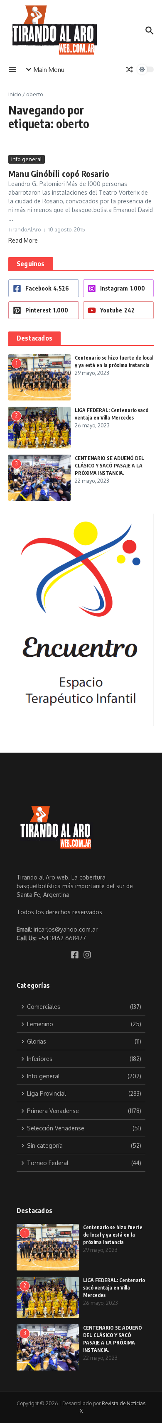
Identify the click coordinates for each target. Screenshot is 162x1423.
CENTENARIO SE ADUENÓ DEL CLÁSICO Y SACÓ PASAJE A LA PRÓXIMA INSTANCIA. (109, 465)
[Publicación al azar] (129, 69)
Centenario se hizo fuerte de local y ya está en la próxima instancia (112, 1234)
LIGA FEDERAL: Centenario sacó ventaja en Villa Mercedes (114, 1287)
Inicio (14, 94)
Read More (23, 240)
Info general (26, 159)
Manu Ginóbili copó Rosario (58, 173)
